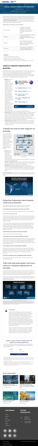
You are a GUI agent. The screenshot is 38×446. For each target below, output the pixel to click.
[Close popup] (35, 186)
